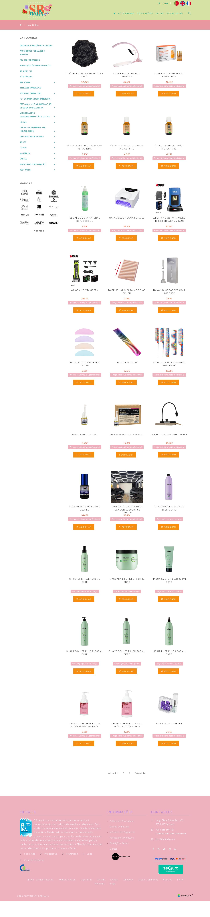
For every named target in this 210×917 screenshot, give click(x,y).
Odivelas (168, 879)
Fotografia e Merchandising (35, 99)
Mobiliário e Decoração (32, 164)
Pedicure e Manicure (31, 93)
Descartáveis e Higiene (32, 136)
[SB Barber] (39, 192)
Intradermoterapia (30, 87)
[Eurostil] (25, 199)
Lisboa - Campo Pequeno (40, 879)
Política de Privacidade (120, 821)
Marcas (26, 183)
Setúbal (114, 879)
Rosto (23, 142)
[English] (183, 3)
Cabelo (23, 158)
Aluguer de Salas (67, 879)
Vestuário (25, 170)
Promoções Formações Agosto (32, 53)
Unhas (23, 122)
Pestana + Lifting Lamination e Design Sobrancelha (36, 106)
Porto (180, 879)
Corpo (23, 147)
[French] (189, 3)
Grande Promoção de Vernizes (36, 45)
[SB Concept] (54, 207)
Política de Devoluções (120, 837)
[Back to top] (201, 907)
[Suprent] (54, 199)
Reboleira (100, 883)
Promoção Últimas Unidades (35, 65)
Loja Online (126, 13)
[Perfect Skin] (39, 199)
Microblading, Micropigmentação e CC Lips (35, 115)
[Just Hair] (25, 222)
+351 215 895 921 (165, 829)
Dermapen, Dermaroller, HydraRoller (33, 129)
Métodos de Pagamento (121, 832)
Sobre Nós (29, 853)
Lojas (160, 13)
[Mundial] (54, 194)
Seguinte (140, 773)
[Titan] (39, 215)
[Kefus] (25, 215)
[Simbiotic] (185, 894)
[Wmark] (54, 222)
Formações (145, 13)
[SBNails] (39, 207)
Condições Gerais (117, 843)
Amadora (128, 879)
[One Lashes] (25, 192)
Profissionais (50, 853)
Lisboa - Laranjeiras (148, 879)
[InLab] (25, 207)
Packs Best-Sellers (30, 60)
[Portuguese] (176, 3)
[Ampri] (39, 222)
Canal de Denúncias (34, 860)
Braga (112, 883)
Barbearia (25, 82)
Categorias (29, 37)
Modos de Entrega (118, 826)
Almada (101, 879)
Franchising (175, 13)
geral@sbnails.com (165, 839)
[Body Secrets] (54, 215)
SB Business (26, 71)
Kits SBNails (26, 76)
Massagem (25, 153)
